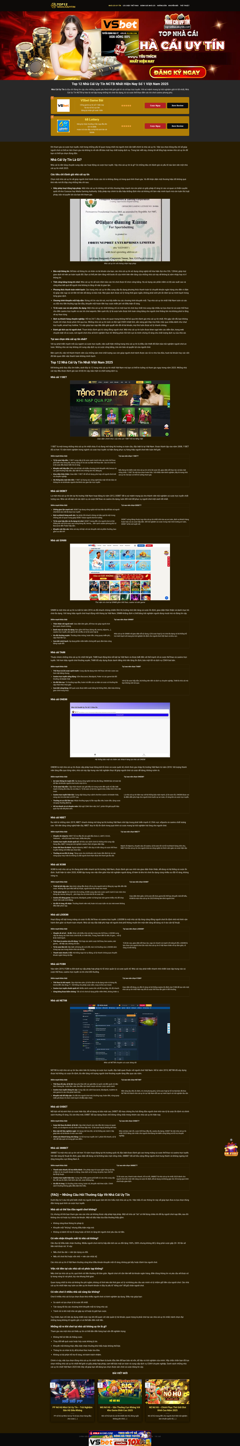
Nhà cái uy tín (115, 6)
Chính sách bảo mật (87, 1436)
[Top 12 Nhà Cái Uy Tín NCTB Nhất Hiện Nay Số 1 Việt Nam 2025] (63, 5)
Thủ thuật (184, 6)
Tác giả (158, 1436)
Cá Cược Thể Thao (131, 6)
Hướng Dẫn (162, 6)
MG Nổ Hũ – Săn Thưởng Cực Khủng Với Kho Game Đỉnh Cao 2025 (120, 1408)
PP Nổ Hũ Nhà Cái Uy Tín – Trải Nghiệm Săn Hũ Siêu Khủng (72, 1408)
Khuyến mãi (173, 6)
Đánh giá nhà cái (147, 6)
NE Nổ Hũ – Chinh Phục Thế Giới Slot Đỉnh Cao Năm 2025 (167, 1408)
